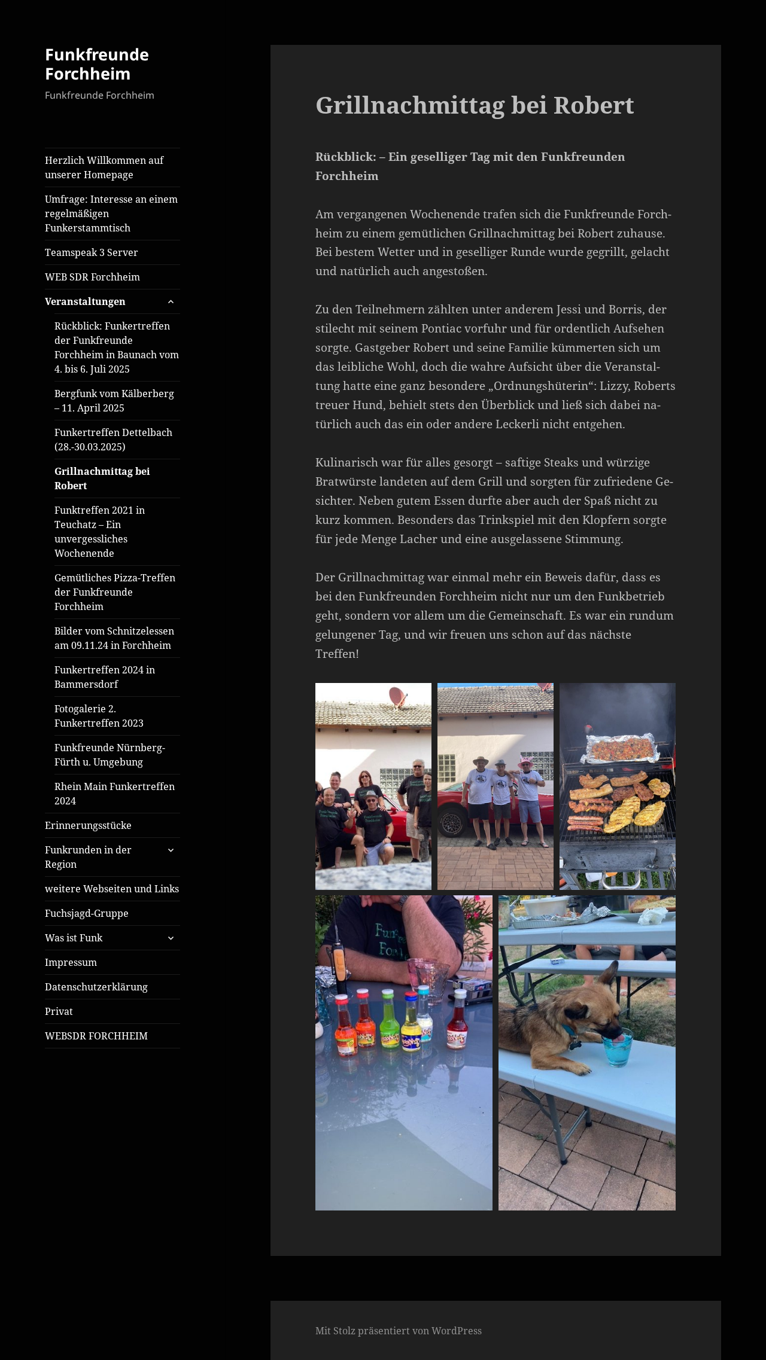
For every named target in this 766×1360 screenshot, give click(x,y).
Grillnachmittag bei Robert (102, 478)
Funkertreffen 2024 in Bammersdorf (104, 677)
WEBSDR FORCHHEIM (96, 1035)
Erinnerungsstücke (88, 825)
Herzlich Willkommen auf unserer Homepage (104, 167)
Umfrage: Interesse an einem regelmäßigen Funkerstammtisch (111, 213)
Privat (59, 1011)
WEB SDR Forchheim (92, 276)
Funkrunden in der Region (88, 857)
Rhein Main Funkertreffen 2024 (114, 793)
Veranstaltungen (85, 301)
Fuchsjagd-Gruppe (87, 913)
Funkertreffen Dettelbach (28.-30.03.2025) (113, 439)
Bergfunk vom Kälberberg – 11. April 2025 (114, 400)
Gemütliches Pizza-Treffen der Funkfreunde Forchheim (114, 592)
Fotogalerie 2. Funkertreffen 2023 (99, 716)
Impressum (71, 962)
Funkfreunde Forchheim (97, 63)
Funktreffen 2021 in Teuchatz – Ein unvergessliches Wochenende (99, 532)
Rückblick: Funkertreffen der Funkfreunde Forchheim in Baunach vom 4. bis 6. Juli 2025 (116, 347)
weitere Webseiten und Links (112, 888)
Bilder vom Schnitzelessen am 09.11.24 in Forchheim (114, 638)
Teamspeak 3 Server (91, 252)
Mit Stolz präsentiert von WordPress (398, 1330)
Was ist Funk (73, 937)
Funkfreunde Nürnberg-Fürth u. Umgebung (109, 755)
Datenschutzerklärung (96, 986)
